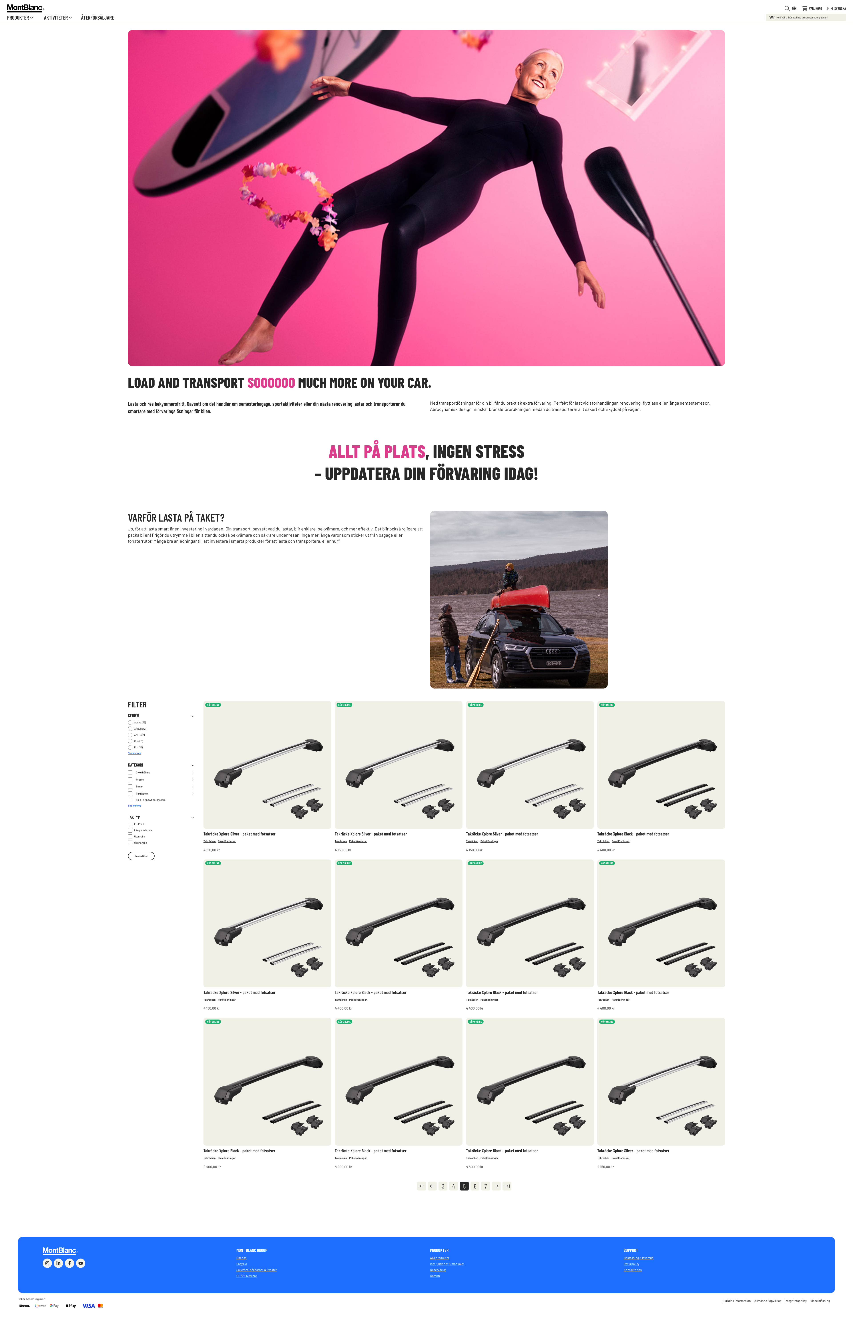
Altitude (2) (140, 728)
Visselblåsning (820, 1301)
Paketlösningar (227, 841)
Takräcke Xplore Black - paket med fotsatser (633, 833)
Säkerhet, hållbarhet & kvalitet (256, 1270)
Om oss (241, 1258)
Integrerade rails (143, 830)
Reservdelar (438, 1270)
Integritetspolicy (796, 1301)
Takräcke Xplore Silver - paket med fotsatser (239, 833)
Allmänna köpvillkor (767, 1301)
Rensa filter (141, 855)
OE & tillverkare (246, 1276)
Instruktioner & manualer (447, 1264)
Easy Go (241, 1264)
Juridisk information (737, 1301)
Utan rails (139, 836)
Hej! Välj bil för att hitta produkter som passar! (802, 17)
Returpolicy (631, 1264)
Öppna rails (140, 842)
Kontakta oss (633, 1270)
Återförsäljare (97, 17)
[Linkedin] (58, 1263)
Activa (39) (140, 722)
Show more (134, 753)
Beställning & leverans (639, 1258)
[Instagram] (47, 1263)
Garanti (435, 1276)
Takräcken (209, 841)
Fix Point (139, 823)
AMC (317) (139, 734)
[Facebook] (69, 1263)
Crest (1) (138, 741)
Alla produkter (439, 1258)
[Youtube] (80, 1263)
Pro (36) (138, 747)
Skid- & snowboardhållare (150, 799)
